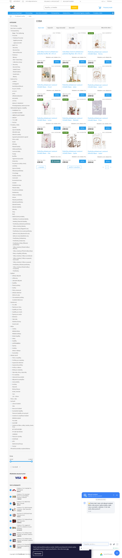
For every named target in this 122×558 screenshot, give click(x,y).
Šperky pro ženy (16, 307)
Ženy (13, 212)
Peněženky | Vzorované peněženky (22, 231)
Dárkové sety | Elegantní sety (21, 229)
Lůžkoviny (15, 278)
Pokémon (15, 55)
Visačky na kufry (16, 176)
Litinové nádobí (16, 404)
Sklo (13, 406)
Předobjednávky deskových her (21, 106)
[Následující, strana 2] (107, 167)
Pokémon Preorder (18, 38)
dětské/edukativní (17, 96)
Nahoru (41, 167)
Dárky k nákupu (16, 351)
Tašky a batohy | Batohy (19, 226)
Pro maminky (15, 375)
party (13, 93)
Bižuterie (14, 317)
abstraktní (15, 98)
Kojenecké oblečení (17, 363)
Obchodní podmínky (68, 1)
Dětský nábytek (16, 276)
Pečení (14, 446)
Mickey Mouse (16, 389)
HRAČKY (14, 118)
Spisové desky (16, 168)
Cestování (15, 178)
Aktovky (14, 209)
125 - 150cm (15, 396)
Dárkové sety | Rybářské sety (21, 236)
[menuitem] (16, 13)
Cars (13, 394)
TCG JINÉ (14, 120)
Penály (14, 154)
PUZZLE (14, 122)
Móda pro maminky (17, 370)
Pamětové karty (16, 322)
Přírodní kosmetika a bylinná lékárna (20, 449)
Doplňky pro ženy (17, 309)
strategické (15, 84)
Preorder (14, 35)
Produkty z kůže (15, 125)
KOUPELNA (15, 439)
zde (67, 549)
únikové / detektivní (17, 103)
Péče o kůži (15, 139)
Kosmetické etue (17, 180)
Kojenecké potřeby (17, 365)
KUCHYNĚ (14, 423)
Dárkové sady (16, 295)
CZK (103, 1)
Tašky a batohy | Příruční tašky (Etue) (23, 251)
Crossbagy (15, 173)
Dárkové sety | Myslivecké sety (21, 233)
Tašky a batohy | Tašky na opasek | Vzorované (22, 259)
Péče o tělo (14, 399)
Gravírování (15, 324)
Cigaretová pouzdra (17, 159)
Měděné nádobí (16, 418)
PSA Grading (14, 26)
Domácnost (14, 302)
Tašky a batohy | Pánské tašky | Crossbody (21, 267)
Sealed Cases (16, 69)
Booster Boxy (16, 67)
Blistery (15, 57)
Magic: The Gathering (18, 33)
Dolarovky (15, 161)
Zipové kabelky (16, 130)
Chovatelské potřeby (18, 297)
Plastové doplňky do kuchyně (20, 413)
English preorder (17, 40)
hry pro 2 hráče (16, 89)
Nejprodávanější (60, 28)
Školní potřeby (16, 285)
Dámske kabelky (16, 207)
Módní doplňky (16, 336)
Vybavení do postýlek (18, 377)
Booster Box (16, 50)
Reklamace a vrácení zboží (51, 1)
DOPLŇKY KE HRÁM (17, 113)
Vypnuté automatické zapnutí (20, 137)
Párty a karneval (16, 290)
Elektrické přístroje (17, 444)
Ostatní (14, 183)
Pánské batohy (16, 147)
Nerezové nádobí (17, 408)
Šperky (14, 346)
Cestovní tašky (16, 151)
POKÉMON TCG (16, 110)
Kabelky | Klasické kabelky (20, 221)
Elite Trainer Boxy (17, 60)
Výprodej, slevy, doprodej (19, 372)
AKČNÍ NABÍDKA (16, 343)
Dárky (13, 338)
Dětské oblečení (16, 293)
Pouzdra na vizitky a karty (19, 163)
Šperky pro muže (17, 314)
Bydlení (13, 273)
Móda (12, 326)
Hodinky (14, 348)
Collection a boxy (17, 62)
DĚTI (13, 441)
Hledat (74, 7)
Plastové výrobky (17, 436)
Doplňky (14, 283)
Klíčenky (14, 144)
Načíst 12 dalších (74, 167)
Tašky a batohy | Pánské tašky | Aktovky (21, 248)
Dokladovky (15, 192)
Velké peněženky (17, 149)
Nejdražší (50, 28)
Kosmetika (15, 353)
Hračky (14, 288)
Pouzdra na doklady (17, 190)
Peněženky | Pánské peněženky (21, 265)
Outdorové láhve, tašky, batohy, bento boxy (22, 426)
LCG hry (14, 101)
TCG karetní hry (15, 31)
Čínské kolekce (17, 72)
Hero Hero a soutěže (16, 28)
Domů (13, 142)
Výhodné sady (16, 132)
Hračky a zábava (16, 367)
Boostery (15, 48)
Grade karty (16, 74)
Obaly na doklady (17, 195)
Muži (13, 214)
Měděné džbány (16, 334)
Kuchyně (13, 401)
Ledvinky (14, 166)
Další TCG (15, 45)
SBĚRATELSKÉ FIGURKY (18, 115)
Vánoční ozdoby (16, 134)
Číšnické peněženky (17, 171)
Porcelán (14, 421)
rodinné (14, 81)
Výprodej (14, 319)
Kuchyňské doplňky (17, 411)
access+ (14, 91)
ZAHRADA (14, 434)
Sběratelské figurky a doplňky (19, 108)
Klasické (14, 387)
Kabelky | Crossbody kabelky (20, 219)
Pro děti (14, 305)
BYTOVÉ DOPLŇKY (17, 429)
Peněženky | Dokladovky (19, 238)
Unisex (14, 197)
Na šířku (14, 156)
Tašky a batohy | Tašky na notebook (22, 256)
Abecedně (72, 28)
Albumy (15, 77)
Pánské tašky (16, 188)
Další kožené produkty (18, 217)
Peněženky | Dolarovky (19, 241)
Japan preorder (17, 43)
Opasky (14, 127)
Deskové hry (14, 79)
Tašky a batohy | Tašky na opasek (22, 262)
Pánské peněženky (17, 200)
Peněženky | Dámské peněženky (21, 224)
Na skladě (16, 467)
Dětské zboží (14, 355)
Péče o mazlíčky (16, 358)
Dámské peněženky (17, 202)
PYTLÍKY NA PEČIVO (17, 432)
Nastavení (37, 554)
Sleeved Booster (17, 52)
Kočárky (14, 384)
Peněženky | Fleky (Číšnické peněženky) (20, 244)
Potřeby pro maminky (18, 360)
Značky (14, 329)
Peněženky (16, 271)
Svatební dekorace (17, 300)
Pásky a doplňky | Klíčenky (20, 253)
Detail (57, 62)
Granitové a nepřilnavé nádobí (20, 416)
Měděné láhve (16, 331)
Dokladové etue (16, 185)
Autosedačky (16, 382)
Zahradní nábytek (17, 281)
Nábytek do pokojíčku (18, 379)
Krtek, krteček (16, 392)
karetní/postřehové (17, 86)
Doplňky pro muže (17, 312)
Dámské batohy (16, 204)
